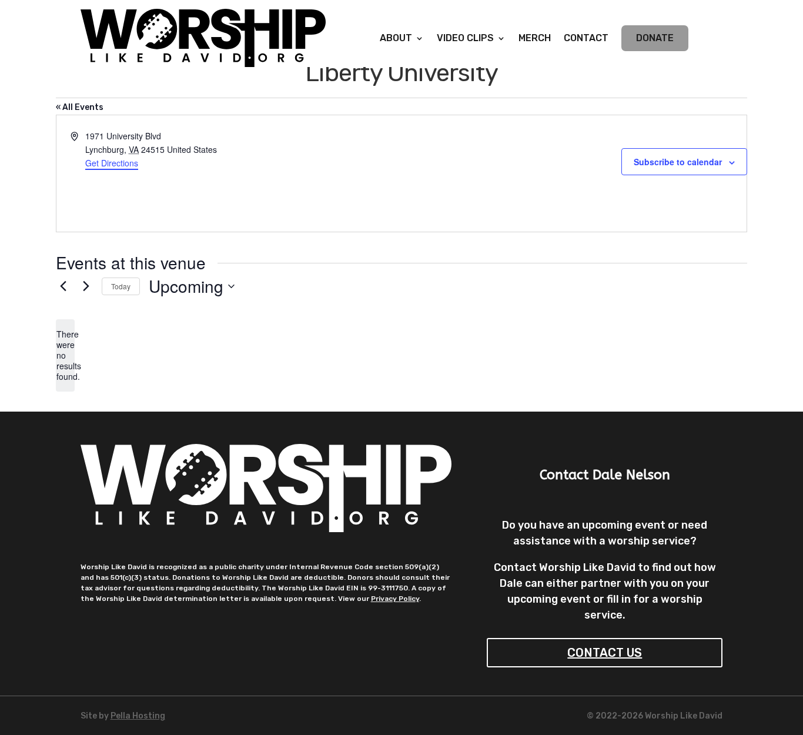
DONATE (655, 38)
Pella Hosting (138, 716)
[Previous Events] (63, 286)
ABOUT (396, 39)
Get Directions (111, 163)
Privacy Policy (395, 598)
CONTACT (586, 39)
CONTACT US (604, 653)
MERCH (534, 39)
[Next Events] (86, 286)
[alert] (65, 355)
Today (121, 286)
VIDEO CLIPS (465, 39)
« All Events (79, 107)
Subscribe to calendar (678, 162)
